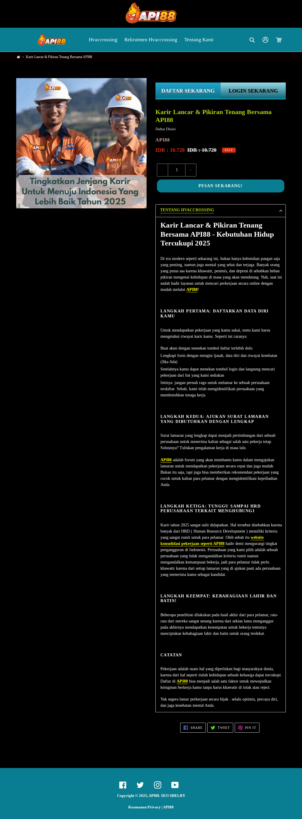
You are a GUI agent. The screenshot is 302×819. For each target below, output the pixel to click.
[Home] (18, 57)
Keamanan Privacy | (145, 807)
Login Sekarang (253, 91)
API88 (168, 807)
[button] (252, 40)
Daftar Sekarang (188, 91)
